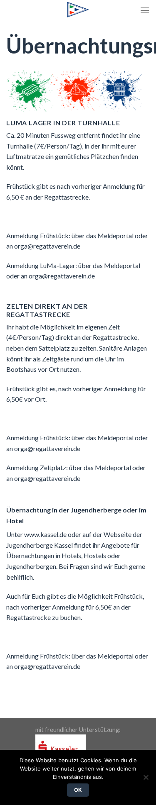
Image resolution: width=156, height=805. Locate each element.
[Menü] (145, 10)
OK (78, 790)
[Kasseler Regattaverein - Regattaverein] (78, 9)
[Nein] (145, 779)
